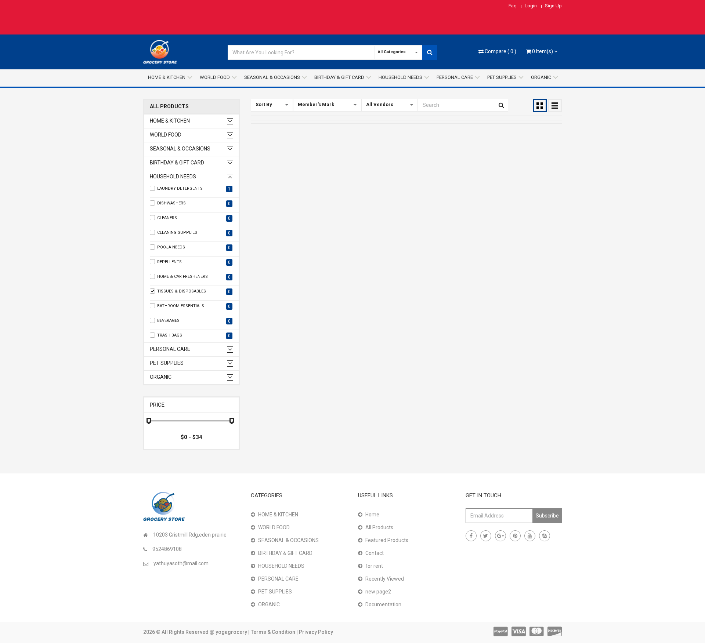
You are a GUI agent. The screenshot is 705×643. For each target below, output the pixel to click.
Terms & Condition (273, 632)
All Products (169, 106)
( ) (500, 51)
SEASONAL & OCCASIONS (272, 77)
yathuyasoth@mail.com (181, 563)
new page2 (378, 592)
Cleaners (194, 218)
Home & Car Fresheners (194, 277)
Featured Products (386, 540)
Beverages (194, 321)
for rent (374, 566)
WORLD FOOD (215, 77)
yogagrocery (232, 632)
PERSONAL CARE (455, 77)
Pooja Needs (194, 247)
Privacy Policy (316, 632)
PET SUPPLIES (502, 77)
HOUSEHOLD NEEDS (400, 77)
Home (372, 514)
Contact (374, 553)
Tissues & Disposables (194, 291)
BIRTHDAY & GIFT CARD (339, 77)
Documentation (383, 604)
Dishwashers (194, 203)
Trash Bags (194, 335)
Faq (513, 5)
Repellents (194, 262)
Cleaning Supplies (194, 233)
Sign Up (553, 5)
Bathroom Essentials (194, 306)
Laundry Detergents (194, 189)
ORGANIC (541, 77)
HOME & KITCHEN (166, 77)
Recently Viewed (384, 579)
